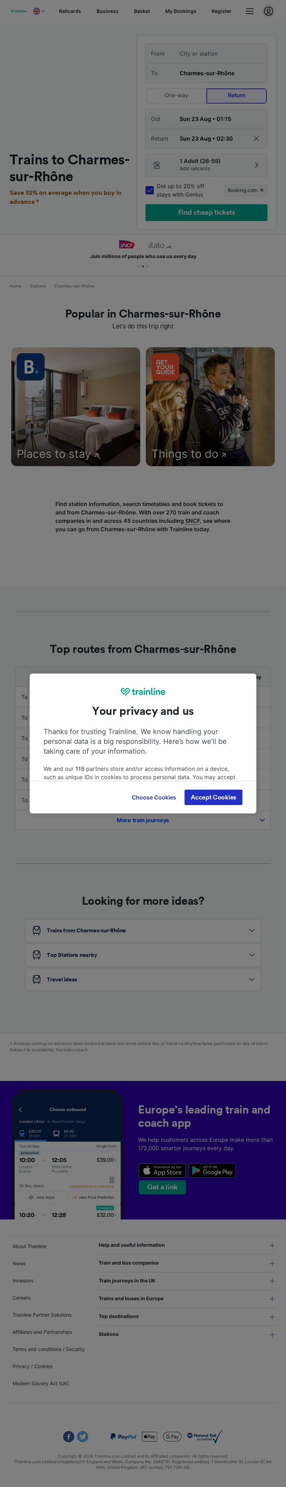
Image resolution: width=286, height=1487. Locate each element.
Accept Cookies (213, 797)
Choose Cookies (154, 797)
